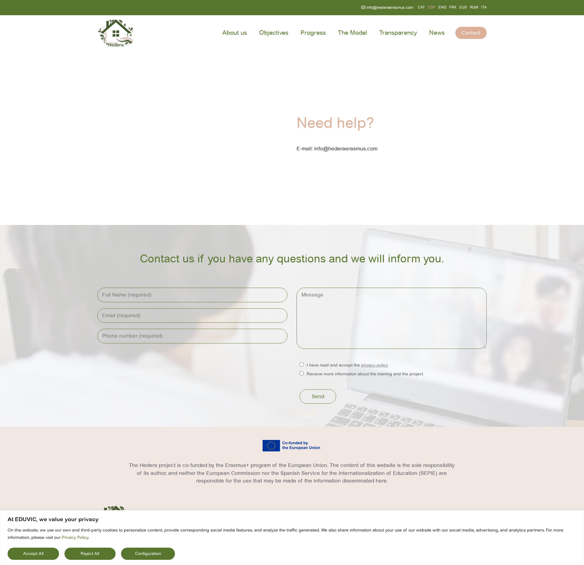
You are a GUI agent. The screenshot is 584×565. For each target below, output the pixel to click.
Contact (471, 33)
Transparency (398, 33)
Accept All (33, 553)
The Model (352, 33)
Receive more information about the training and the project (365, 374)
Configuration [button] (148, 553)
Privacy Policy (75, 537)
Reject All (90, 553)
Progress (313, 33)
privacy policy (374, 365)
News (437, 33)
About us (234, 33)
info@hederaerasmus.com (389, 7)
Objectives (273, 33)
